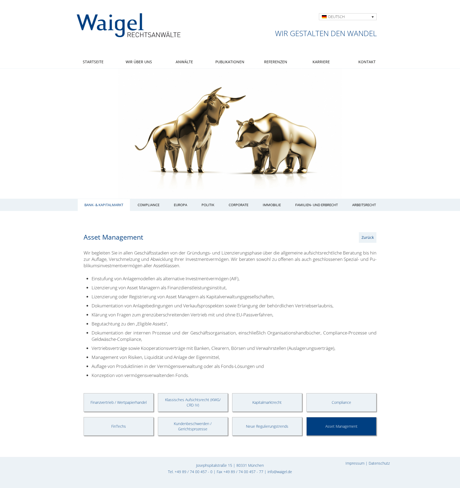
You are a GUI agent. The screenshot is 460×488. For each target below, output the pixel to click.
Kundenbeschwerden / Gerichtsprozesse (193, 426)
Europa (180, 205)
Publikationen (229, 61)
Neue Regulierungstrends (267, 426)
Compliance (148, 205)
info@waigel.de (280, 471)
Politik (208, 205)
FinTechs (118, 426)
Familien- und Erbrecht (316, 205)
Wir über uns (139, 61)
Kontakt (367, 61)
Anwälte (184, 61)
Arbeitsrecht (364, 205)
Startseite (93, 61)
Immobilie (272, 205)
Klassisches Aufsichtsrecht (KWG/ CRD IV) (193, 402)
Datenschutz (379, 463)
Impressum (355, 463)
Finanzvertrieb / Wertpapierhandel (119, 402)
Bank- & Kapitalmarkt (103, 205)
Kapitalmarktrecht (267, 402)
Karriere (321, 61)
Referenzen (275, 61)
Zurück (368, 237)
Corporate (238, 205)
